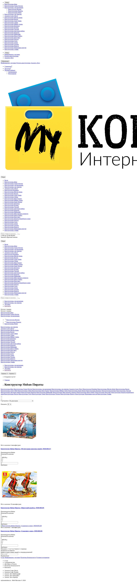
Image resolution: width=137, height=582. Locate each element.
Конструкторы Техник (11, 44)
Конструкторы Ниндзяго (12, 37)
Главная (7, 380)
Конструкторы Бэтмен (11, 27)
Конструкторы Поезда (11, 39)
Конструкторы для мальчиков (13, 7)
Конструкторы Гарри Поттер (13, 6)
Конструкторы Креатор (11, 32)
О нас (2, 557)
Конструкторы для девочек (13, 14)
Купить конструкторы (11, 56)
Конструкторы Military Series (13, 24)
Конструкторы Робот (15, 12)
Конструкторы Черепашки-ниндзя (15, 47)
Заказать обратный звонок (9, 237)
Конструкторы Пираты (15, 11)
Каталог (6, 311)
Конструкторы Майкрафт (12, 34)
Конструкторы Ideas (10, 4)
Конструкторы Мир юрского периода (16, 213)
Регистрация (12, 73)
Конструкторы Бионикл (12, 26)
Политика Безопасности (28, 557)
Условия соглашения (42, 557)
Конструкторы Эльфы (11, 49)
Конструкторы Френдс (11, 46)
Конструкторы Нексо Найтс (13, 36)
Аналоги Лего (9, 58)
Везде (6, 180)
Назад (7, 2)
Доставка (7, 304)
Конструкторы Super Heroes (13, 202)
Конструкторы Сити (10, 41)
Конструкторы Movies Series (13, 17)
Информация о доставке (12, 54)
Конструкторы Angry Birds (12, 21)
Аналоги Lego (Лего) (11, 16)
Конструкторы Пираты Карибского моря (17, 219)
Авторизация (12, 72)
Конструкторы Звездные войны (14, 31)
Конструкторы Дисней (11, 29)
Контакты (7, 306)
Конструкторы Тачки (11, 42)
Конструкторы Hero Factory (13, 198)
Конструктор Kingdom (11, 190)
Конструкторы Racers (11, 19)
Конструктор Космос (14, 9)
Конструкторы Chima (11, 22)
